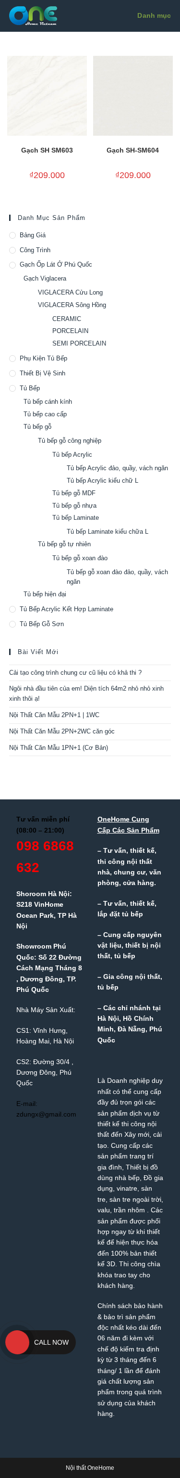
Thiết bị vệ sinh (42, 373)
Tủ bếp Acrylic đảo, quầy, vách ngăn (117, 468)
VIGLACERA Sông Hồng (72, 304)
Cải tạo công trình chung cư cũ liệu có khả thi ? (75, 672)
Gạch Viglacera (45, 278)
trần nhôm (129, 1210)
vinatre (127, 1188)
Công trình (35, 250)
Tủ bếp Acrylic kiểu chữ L (102, 480)
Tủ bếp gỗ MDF (74, 493)
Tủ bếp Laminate (75, 517)
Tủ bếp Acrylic (72, 454)
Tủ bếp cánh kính (48, 401)
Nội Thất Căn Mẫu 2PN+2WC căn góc (62, 731)
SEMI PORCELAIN (79, 343)
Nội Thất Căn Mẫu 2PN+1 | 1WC (54, 715)
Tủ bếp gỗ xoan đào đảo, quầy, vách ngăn (117, 577)
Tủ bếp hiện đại (45, 594)
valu (103, 1210)
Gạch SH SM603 (47, 150)
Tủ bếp (30, 388)
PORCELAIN (70, 330)
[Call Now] (17, 1342)
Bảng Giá (33, 235)
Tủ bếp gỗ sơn (42, 624)
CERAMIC (66, 318)
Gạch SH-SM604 (133, 150)
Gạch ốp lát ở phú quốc (56, 264)
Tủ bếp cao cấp (45, 414)
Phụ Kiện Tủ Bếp (43, 358)
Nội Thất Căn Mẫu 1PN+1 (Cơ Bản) (58, 747)
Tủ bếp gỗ (37, 426)
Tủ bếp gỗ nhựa (74, 505)
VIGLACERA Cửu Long (70, 292)
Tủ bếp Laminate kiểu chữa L (107, 531)
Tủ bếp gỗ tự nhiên (64, 544)
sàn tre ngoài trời (135, 1199)
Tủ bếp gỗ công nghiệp (69, 440)
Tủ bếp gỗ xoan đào (80, 558)
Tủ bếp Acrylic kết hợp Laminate (66, 609)
